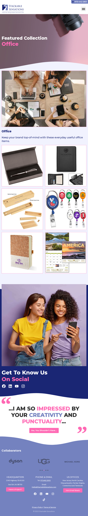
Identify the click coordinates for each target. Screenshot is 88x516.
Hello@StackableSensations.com (44, 487)
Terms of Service (50, 507)
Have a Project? (15, 489)
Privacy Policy (37, 507)
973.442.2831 (45, 480)
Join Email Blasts (73, 490)
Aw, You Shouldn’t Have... (44, 430)
